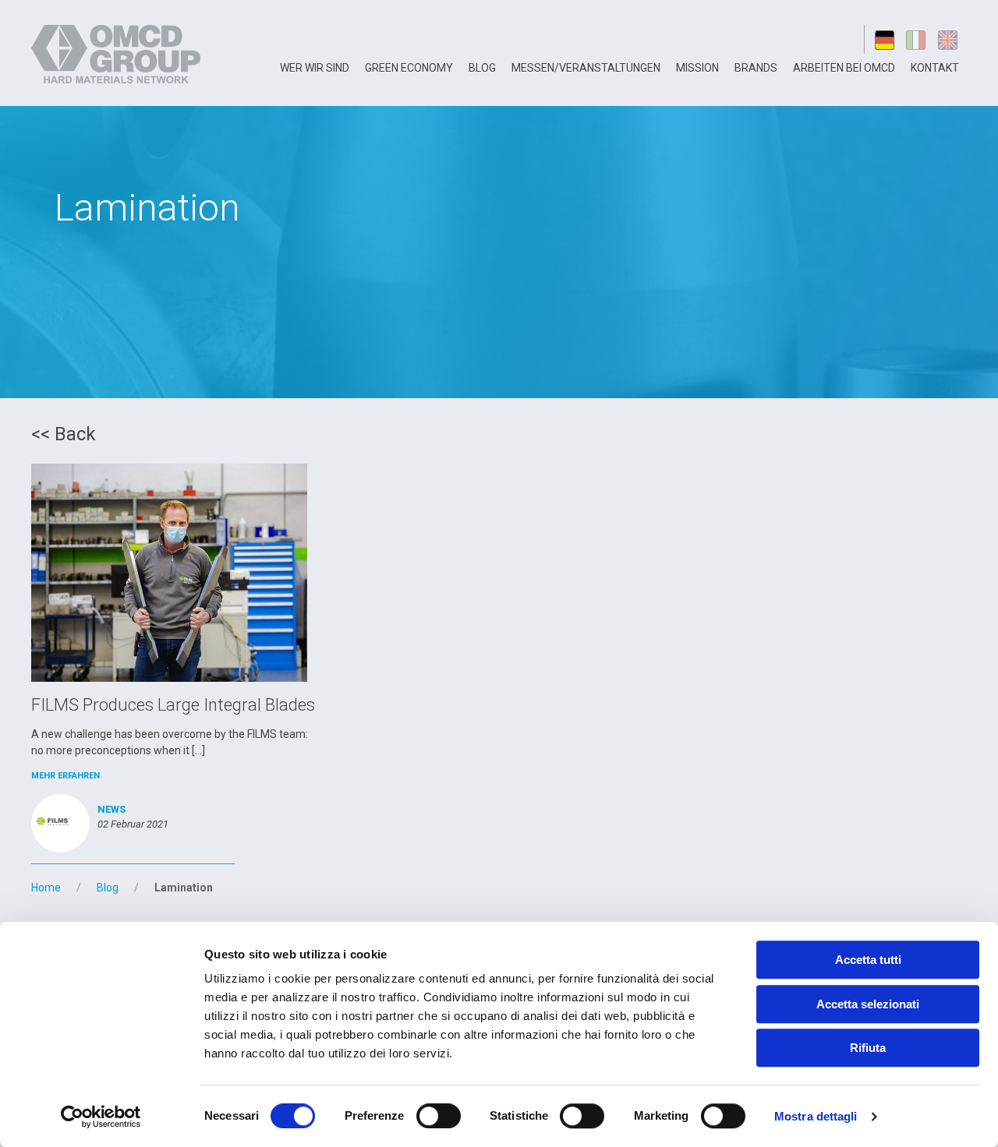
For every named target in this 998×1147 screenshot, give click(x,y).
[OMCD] (118, 53)
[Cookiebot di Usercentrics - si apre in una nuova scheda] (101, 1116)
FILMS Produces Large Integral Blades (173, 705)
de (884, 39)
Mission (697, 68)
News (111, 809)
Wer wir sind (314, 68)
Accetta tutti (868, 959)
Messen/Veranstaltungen (585, 68)
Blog (482, 68)
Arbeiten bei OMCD (844, 68)
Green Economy (409, 68)
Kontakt (935, 68)
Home (46, 887)
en (950, 39)
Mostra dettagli (816, 1116)
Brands (755, 68)
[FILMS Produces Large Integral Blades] (169, 572)
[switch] (438, 1115)
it (917, 39)
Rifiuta (868, 1047)
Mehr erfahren (65, 776)
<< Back (63, 434)
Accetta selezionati (867, 1004)
